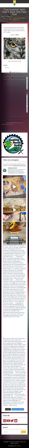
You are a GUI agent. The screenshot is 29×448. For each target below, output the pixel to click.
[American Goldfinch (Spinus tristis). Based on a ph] (14, 256)
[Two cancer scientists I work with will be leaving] (14, 349)
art (8, 80)
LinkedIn (16, 420)
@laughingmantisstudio (20, 165)
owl (11, 83)
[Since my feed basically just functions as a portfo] (14, 372)
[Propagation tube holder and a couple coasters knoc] (14, 325)
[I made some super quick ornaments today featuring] (14, 395)
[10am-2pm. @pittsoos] (14, 233)
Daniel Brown (15, 80)
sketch (14, 85)
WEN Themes (17, 446)
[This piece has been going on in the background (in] (14, 186)
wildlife (18, 85)
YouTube (8, 420)
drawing (12, 82)
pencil (10, 85)
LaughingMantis (15, 75)
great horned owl (18, 82)
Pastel (15, 77)
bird (10, 80)
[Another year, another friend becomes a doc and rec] (14, 209)
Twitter (12, 420)
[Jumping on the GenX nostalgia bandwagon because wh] (14, 302)
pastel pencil (19, 83)
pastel (14, 83)
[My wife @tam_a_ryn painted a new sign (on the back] (14, 279)
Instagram (5, 420)
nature (8, 83)
